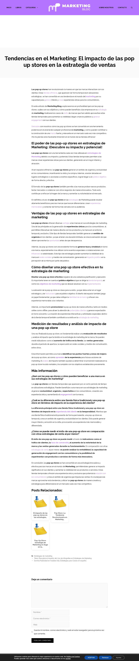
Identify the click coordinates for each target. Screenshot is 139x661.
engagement (66, 394)
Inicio (9, 7)
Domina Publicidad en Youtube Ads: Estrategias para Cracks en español (60, 561)
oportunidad (54, 240)
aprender (60, 357)
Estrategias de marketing (43, 556)
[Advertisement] (69, 31)
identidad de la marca (78, 297)
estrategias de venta (39, 450)
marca (53, 133)
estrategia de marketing (88, 317)
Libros (18, 7)
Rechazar (105, 658)
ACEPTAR (91, 658)
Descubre (35, 126)
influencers (36, 254)
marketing (90, 96)
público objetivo (99, 177)
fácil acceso (50, 294)
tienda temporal (95, 280)
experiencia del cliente (66, 411)
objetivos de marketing (50, 284)
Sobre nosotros (106, 7)
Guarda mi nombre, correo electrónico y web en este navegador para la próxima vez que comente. (69, 632)
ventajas (66, 223)
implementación (94, 284)
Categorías (31, 7)
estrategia (102, 110)
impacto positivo (94, 257)
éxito (66, 113)
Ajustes (118, 658)
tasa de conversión (60, 443)
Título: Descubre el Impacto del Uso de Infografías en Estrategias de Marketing (63, 558)
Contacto (122, 7)
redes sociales (46, 257)
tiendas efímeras (50, 93)
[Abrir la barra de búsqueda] (132, 7)
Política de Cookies (73, 657)
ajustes (68, 659)
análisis (45, 361)
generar (48, 100)
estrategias (73, 200)
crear (61, 100)
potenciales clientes (78, 310)
